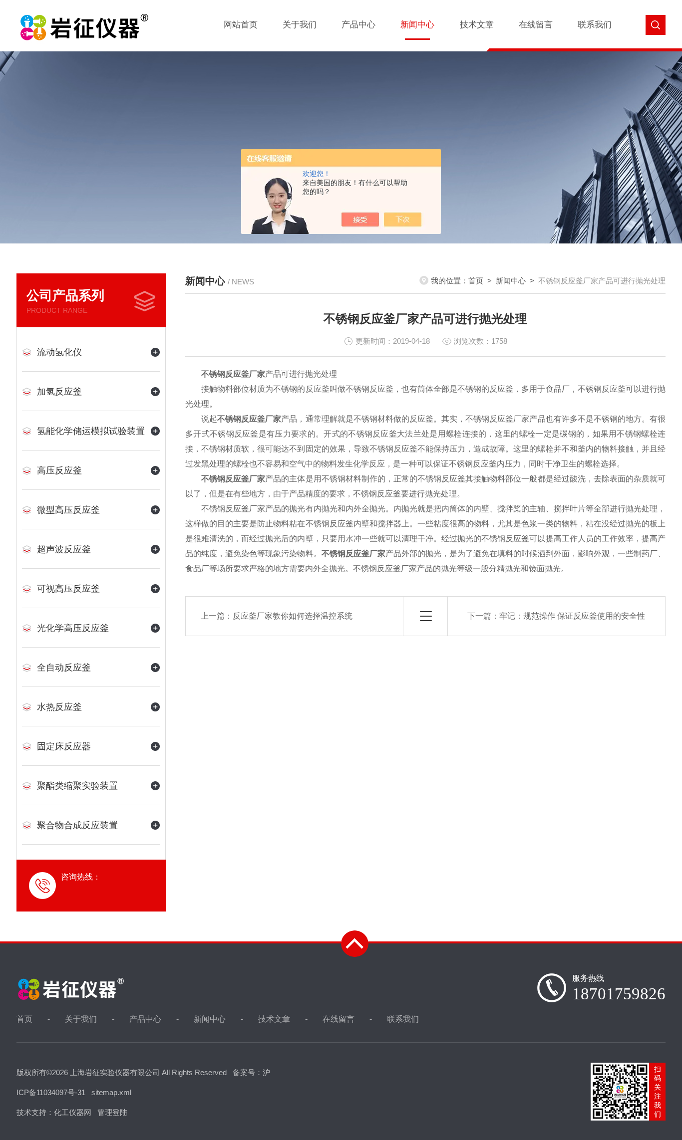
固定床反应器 (64, 746)
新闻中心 (417, 24)
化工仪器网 (72, 1112)
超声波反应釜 (64, 549)
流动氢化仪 (59, 352)
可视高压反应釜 (68, 589)
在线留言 (536, 24)
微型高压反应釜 (68, 510)
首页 (475, 280)
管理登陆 (112, 1112)
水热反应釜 (59, 707)
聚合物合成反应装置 (77, 825)
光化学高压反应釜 (73, 628)
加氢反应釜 (59, 392)
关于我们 (300, 24)
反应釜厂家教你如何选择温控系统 (292, 616)
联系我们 (595, 24)
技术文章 (477, 24)
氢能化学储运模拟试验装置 (91, 431)
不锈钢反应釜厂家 (233, 374)
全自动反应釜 (64, 668)
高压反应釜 (59, 470)
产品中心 (358, 24)
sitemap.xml (111, 1092)
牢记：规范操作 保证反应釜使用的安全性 (572, 616)
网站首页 (241, 24)
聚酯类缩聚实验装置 (77, 786)
